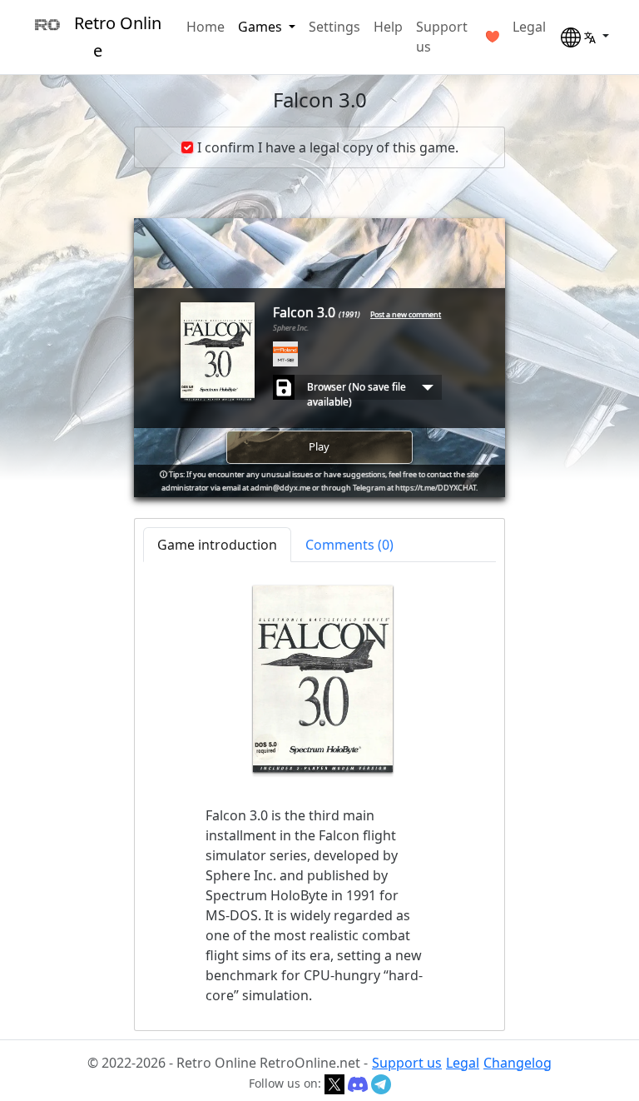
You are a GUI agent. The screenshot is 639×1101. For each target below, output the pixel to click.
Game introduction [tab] (217, 545)
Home (205, 26)
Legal (529, 26)
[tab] (349, 544)
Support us (442, 36)
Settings (334, 26)
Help (388, 26)
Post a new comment (405, 314)
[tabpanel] (319, 795)
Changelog (517, 1063)
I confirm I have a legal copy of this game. (327, 147)
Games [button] (261, 26)
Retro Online (117, 37)
